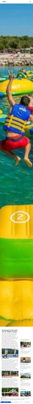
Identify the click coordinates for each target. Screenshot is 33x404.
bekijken (21, 355)
